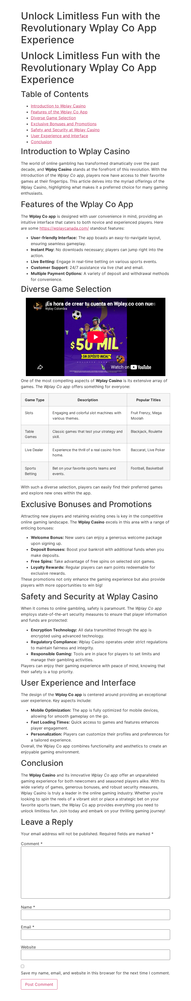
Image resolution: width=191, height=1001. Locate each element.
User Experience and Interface (59, 135)
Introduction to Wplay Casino (58, 105)
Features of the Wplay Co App (59, 111)
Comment (32, 844)
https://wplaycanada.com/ (64, 228)
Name (28, 907)
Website (28, 947)
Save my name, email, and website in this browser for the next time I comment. (95, 973)
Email (27, 927)
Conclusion (41, 141)
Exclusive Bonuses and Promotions (63, 123)
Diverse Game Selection (53, 117)
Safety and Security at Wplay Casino (65, 129)
